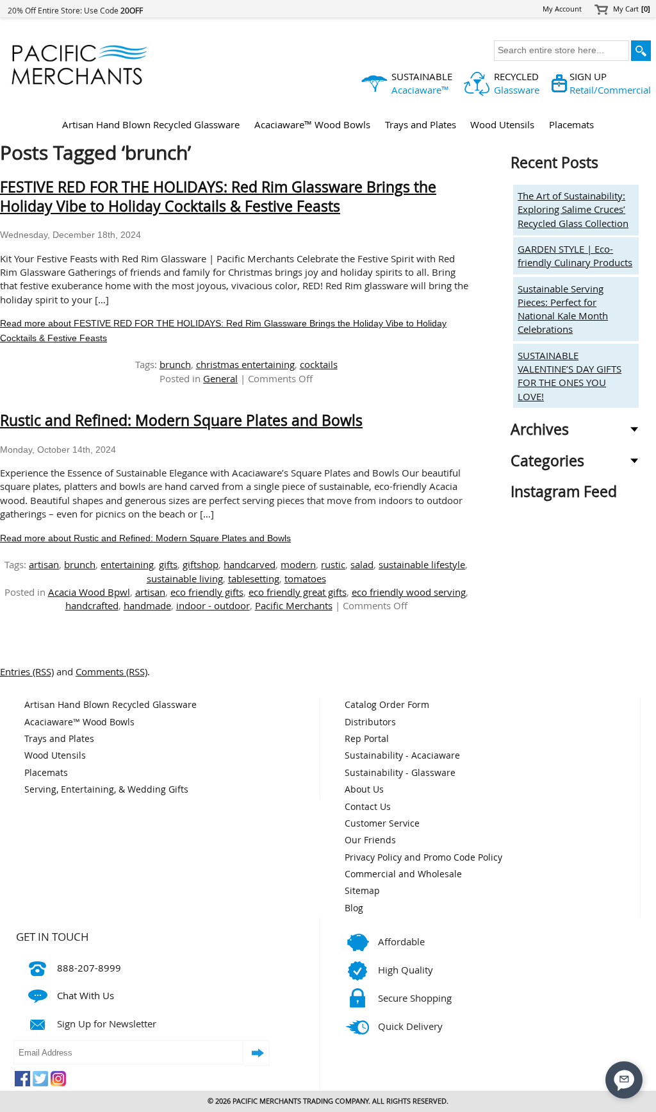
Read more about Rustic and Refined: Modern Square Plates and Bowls (145, 538)
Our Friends (370, 840)
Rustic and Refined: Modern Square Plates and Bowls (181, 420)
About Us (364, 789)
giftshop (200, 564)
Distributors (370, 722)
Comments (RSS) (111, 671)
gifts (168, 564)
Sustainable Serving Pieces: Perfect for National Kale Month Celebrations (563, 309)
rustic (333, 564)
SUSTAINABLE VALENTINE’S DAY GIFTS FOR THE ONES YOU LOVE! (569, 376)
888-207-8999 (89, 967)
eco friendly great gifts (298, 591)
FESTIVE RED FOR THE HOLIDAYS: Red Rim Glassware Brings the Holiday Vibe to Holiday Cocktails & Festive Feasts (218, 196)
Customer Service (382, 823)
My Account (562, 8)
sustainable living (185, 578)
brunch (175, 364)
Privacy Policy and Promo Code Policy (423, 857)
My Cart (632, 8)
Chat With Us (85, 995)
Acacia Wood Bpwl (89, 591)
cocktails (319, 364)
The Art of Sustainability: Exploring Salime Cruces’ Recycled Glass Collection (573, 209)
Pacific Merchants (293, 605)
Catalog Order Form (387, 705)
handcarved (249, 564)
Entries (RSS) (27, 671)
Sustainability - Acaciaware (402, 755)
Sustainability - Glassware (400, 773)
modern (298, 564)
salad (361, 564)
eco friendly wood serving (409, 591)
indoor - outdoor (213, 605)
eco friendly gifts (206, 591)
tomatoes (305, 578)
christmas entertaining (245, 364)
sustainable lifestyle (422, 564)
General (220, 378)
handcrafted (92, 605)
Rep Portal (367, 739)
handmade (147, 605)
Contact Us (368, 807)
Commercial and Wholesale (403, 874)
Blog (354, 908)
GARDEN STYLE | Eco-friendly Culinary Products (575, 255)
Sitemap (362, 891)
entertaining (127, 564)
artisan (44, 564)
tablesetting (253, 578)
